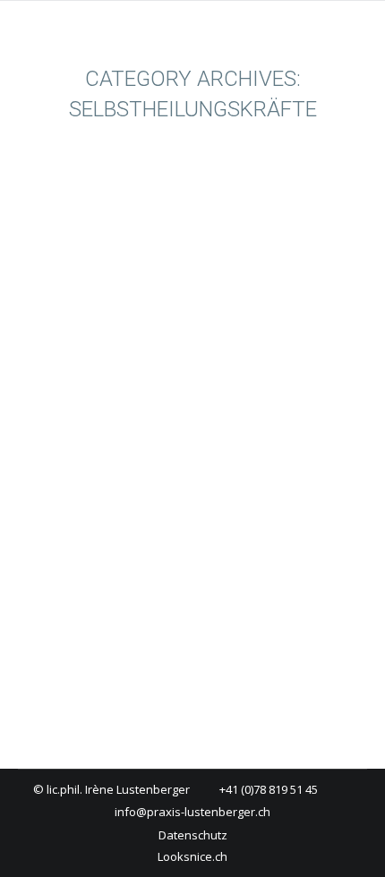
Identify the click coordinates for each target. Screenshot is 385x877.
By (103, 529)
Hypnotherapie (81, 506)
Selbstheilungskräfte (185, 506)
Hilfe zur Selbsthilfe (151, 484)
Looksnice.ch (192, 856)
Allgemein (66, 484)
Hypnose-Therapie (261, 484)
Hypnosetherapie (107, 451)
